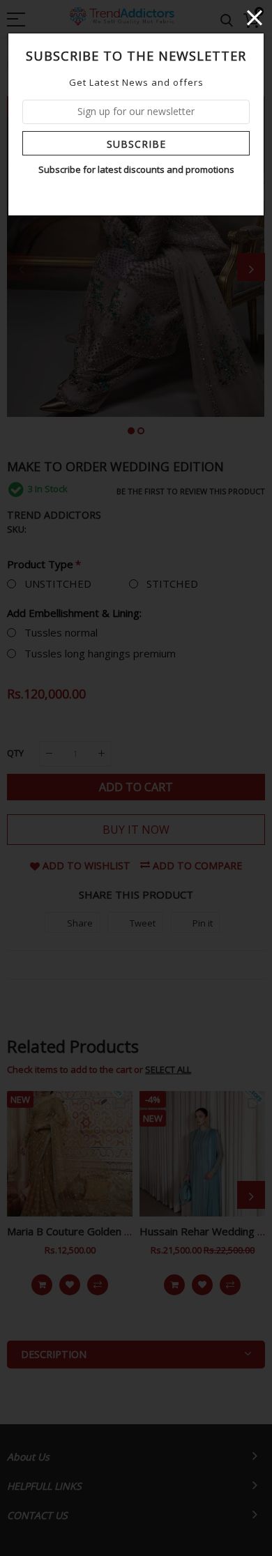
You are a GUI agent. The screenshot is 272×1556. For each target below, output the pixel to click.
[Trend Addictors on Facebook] (126, 193)
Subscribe (136, 144)
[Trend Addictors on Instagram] (146, 193)
